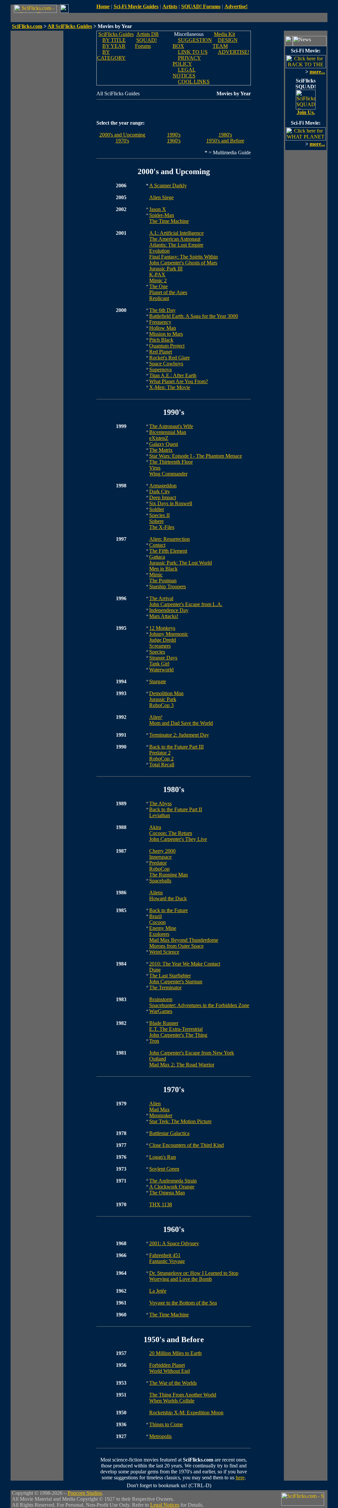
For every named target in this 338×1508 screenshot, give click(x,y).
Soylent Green (164, 1169)
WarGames (160, 1011)
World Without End (169, 1371)
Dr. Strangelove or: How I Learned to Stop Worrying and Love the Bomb (193, 1276)
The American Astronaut (174, 239)
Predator (158, 863)
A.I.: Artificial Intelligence (176, 233)
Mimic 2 (158, 280)
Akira (155, 827)
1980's (225, 135)
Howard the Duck (168, 898)
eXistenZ (158, 438)
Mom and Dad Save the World (181, 723)
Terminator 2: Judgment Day (179, 735)
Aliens (156, 892)
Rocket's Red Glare (169, 357)
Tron (154, 1041)
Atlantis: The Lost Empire (176, 245)
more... (317, 72)
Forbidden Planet (167, 1365)
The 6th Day (162, 310)
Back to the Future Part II (175, 809)
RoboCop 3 (161, 705)
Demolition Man (166, 693)
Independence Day (168, 610)
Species (157, 652)
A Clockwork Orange (171, 1186)
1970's (122, 140)
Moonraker (160, 1115)
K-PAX (157, 274)
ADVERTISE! (233, 52)
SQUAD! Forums (200, 6)
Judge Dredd (162, 640)
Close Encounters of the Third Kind (186, 1145)
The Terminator (165, 987)
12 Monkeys (162, 628)
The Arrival (161, 598)
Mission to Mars (166, 334)
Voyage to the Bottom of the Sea (183, 1303)
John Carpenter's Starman (175, 981)
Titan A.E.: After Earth (172, 375)
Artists (169, 6)
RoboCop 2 (161, 758)
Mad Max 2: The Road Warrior (181, 1064)
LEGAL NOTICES (184, 72)
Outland (157, 1059)
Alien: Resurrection (169, 539)
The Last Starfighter (170, 975)
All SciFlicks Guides (70, 26)
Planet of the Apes (168, 292)
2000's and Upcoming (122, 135)
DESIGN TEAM (225, 43)
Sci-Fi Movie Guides (136, 6)
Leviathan (159, 815)
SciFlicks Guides (116, 34)
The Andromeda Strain (173, 1181)
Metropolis (160, 1436)
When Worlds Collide (171, 1400)
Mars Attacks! (163, 616)
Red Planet (160, 351)
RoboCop (159, 869)
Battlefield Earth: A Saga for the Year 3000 (193, 316)
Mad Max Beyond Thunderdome (183, 940)
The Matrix (161, 450)
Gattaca (157, 557)
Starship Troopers (167, 586)
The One (158, 286)
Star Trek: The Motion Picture (180, 1121)
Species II (159, 515)
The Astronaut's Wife (171, 426)
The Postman (163, 580)
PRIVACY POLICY (187, 61)
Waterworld (161, 669)
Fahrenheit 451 (165, 1255)
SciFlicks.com (27, 26)
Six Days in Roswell (170, 503)
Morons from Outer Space (176, 946)
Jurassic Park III (166, 268)
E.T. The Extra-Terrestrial (176, 1029)
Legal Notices (164, 1505)
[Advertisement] (37, 130)
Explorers (159, 934)
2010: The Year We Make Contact (184, 964)
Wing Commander (168, 474)
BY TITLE (114, 40)
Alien (155, 1103)
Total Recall (161, 764)
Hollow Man (162, 328)
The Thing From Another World (182, 1395)
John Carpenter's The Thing (178, 1035)
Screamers (160, 646)
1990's (174, 135)
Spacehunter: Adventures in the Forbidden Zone (199, 1005)
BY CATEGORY (111, 55)
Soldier (156, 509)
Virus (154, 468)
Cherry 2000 (162, 851)
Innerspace (160, 857)
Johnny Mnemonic (168, 634)
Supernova (160, 369)
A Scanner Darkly (168, 185)
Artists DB (147, 34)
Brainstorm (160, 999)
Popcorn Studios (85, 1493)
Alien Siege (161, 197)
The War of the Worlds (173, 1383)
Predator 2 (160, 752)
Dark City (159, 491)
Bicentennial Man (167, 432)
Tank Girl (159, 663)
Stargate (157, 681)
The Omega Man (167, 1192)
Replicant (159, 298)
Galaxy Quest (163, 444)
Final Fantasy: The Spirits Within (183, 257)
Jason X (157, 209)
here (240, 1477)
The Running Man (168, 874)
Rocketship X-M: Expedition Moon (186, 1412)
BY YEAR (113, 46)
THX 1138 (160, 1204)
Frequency (160, 322)
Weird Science (164, 952)
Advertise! (236, 6)
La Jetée (157, 1291)
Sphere (156, 521)
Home (103, 6)
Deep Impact (162, 497)
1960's (174, 140)
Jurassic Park (162, 699)
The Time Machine (169, 221)
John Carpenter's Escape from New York (191, 1053)
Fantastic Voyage (167, 1261)
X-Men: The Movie (169, 387)
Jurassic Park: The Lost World (180, 563)
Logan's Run (162, 1157)
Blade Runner (163, 1023)
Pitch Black (161, 340)
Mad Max (159, 1109)
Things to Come (166, 1424)
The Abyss (160, 803)
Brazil (155, 916)
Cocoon (157, 922)
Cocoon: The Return (170, 833)
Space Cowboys (166, 363)
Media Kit (224, 34)
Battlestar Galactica (169, 1133)
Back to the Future (168, 910)
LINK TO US (193, 52)
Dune (155, 969)
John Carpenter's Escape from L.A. (185, 604)
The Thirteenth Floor (171, 462)
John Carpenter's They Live (178, 839)
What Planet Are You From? (178, 381)
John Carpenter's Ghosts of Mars (183, 262)
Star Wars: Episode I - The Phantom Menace (195, 456)
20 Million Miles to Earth (175, 1353)
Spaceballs (160, 880)
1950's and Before (225, 140)
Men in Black (163, 568)
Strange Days (163, 658)
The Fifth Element (168, 551)
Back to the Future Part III (176, 747)
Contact (157, 545)
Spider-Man (161, 215)
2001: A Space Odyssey (174, 1243)
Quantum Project (167, 346)
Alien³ (155, 717)
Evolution (159, 251)
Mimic (156, 574)
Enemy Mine (162, 928)
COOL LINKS (194, 81)
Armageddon (163, 485)
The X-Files (161, 527)
